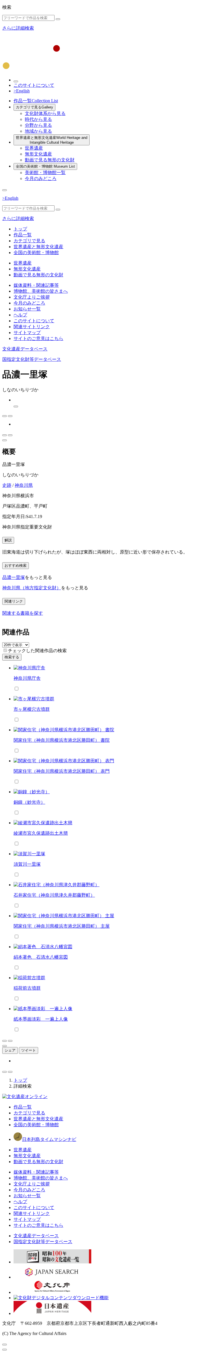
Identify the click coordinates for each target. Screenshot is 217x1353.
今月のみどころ (41, 178)
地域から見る (38, 131)
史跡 (6, 485)
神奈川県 (24, 485)
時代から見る (38, 119)
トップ (20, 228)
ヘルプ (20, 314)
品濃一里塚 (13, 577)
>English (22, 90)
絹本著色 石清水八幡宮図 (41, 957)
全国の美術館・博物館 (45, 166)
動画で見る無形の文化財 (50, 159)
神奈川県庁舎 (27, 678)
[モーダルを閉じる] (4, 1344)
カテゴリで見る (34, 107)
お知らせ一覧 (27, 308)
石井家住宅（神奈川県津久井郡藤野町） (54, 895)
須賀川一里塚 (27, 864)
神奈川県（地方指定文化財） (31, 587)
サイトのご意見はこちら (38, 338)
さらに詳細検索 (18, 28)
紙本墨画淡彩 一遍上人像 (41, 1019)
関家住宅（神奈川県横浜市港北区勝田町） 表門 (62, 771)
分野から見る (38, 125)
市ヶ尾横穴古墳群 (32, 709)
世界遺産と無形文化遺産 (51, 140)
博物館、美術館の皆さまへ (41, 291)
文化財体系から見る (45, 113)
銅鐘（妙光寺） (29, 802)
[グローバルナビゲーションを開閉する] (4, 190)
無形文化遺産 (38, 154)
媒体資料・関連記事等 (36, 285)
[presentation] (5, 650)
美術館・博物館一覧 (45, 172)
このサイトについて (34, 85)
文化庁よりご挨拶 (32, 297)
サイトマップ (27, 332)
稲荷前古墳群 (27, 988)
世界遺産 (34, 148)
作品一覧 (36, 100)
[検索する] (58, 19)
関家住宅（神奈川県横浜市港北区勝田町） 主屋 (62, 926)
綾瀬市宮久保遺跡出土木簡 (41, 833)
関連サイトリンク (32, 326)
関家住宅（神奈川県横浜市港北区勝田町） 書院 (62, 740)
